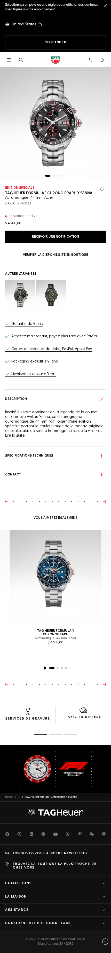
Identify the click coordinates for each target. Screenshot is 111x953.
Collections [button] (18, 883)
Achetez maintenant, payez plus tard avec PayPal (54, 336)
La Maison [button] (16, 896)
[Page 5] (65, 175)
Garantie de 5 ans (27, 324)
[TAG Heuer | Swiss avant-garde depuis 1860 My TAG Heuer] (55, 812)
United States (24, 24)
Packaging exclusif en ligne (34, 361)
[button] (90, 60)
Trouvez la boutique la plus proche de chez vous (55, 866)
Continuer (75, 42)
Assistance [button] (17, 910)
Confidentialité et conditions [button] (38, 923)
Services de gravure (27, 718)
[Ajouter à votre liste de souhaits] (102, 189)
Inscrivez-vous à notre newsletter (50, 853)
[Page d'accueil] (55, 60)
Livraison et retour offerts (33, 374)
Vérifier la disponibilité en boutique (55, 255)
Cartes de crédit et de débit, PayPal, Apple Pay (51, 349)
